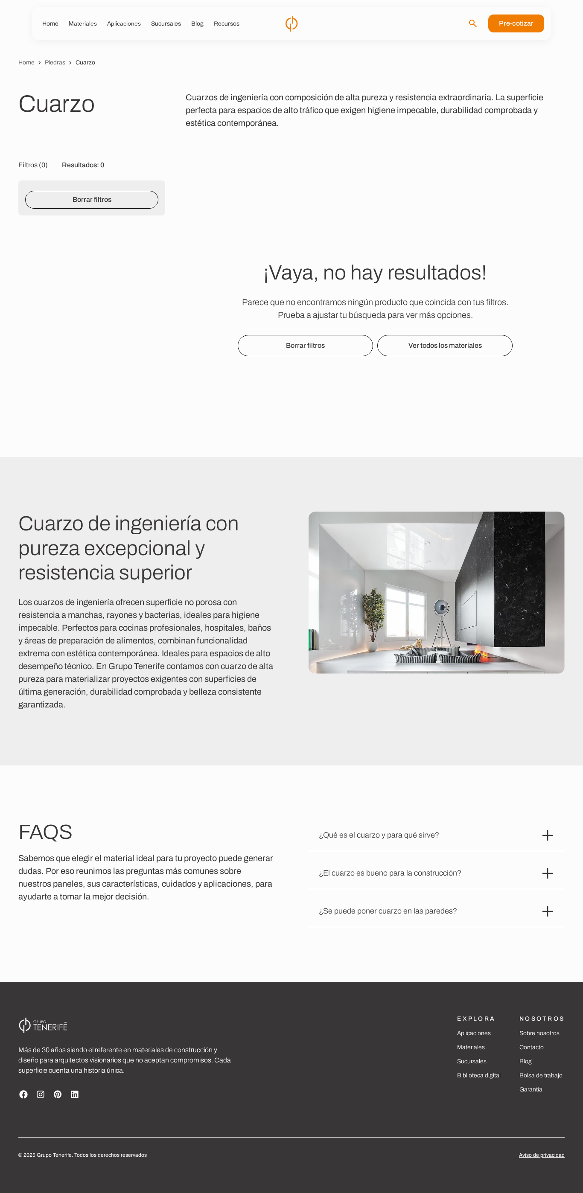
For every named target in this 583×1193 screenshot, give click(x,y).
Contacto (531, 1047)
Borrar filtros (92, 199)
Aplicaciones (474, 1033)
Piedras (55, 62)
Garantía (530, 1089)
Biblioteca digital (479, 1075)
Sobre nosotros (539, 1033)
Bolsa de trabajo (541, 1075)
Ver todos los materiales (445, 345)
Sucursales (472, 1061)
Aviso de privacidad (542, 1155)
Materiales (471, 1047)
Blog (525, 1061)
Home (26, 62)
